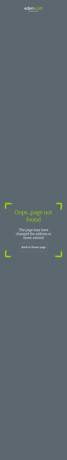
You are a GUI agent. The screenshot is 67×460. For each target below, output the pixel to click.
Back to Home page (34, 247)
